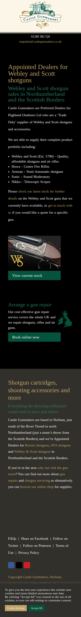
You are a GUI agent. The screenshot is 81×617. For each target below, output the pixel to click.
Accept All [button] (36, 608)
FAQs (12, 539)
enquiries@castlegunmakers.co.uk (40, 41)
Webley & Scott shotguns (32, 451)
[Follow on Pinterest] (27, 565)
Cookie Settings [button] (15, 608)
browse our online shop (37, 487)
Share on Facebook (34, 539)
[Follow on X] (19, 565)
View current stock (27, 275)
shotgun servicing (37, 480)
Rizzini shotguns (37, 445)
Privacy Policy (28, 553)
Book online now (25, 337)
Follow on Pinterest (37, 546)
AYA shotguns (61, 445)
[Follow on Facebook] (11, 565)
